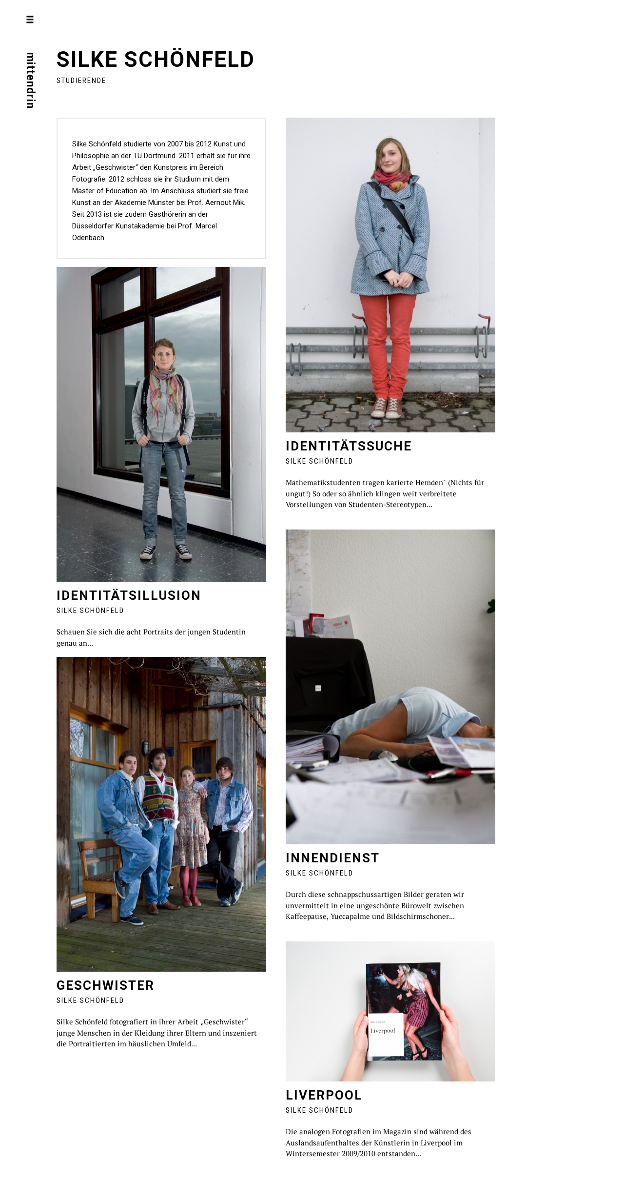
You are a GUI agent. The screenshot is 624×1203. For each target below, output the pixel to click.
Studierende (81, 80)
